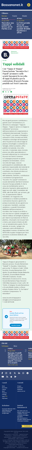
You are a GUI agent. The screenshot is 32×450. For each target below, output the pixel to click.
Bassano (4, 16)
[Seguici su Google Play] (15, 377)
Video (4, 396)
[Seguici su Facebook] (2, 373)
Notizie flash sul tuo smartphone (17, 314)
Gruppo (19, 386)
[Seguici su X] (15, 373)
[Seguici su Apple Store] (11, 377)
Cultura (4, 389)
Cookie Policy (21, 446)
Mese (15, 346)
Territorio (4, 392)
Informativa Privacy (12, 446)
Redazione (20, 387)
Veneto (14, 16)
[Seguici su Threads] (10, 373)
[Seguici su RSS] (7, 377)
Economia (4, 387)
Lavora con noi (21, 391)
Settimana (5, 346)
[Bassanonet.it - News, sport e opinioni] (16, 4)
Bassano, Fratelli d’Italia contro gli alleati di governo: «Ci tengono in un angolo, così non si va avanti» (15, 358)
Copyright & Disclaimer (10, 447)
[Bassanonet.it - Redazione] (5, 55)
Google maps (5, 413)
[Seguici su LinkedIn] (19, 373)
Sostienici (27, 426)
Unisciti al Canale (15, 325)
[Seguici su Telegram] (27, 373)
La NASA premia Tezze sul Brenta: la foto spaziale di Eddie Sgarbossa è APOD (23, 28)
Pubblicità (19, 389)
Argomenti (4, 398)
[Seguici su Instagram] (6, 373)
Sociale (4, 60)
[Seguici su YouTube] (3, 377)
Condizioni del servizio (22, 447)
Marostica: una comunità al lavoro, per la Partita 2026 (8, 26)
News (3, 386)
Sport (3, 391)
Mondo (24, 16)
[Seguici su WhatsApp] (23, 373)
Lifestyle (4, 394)
